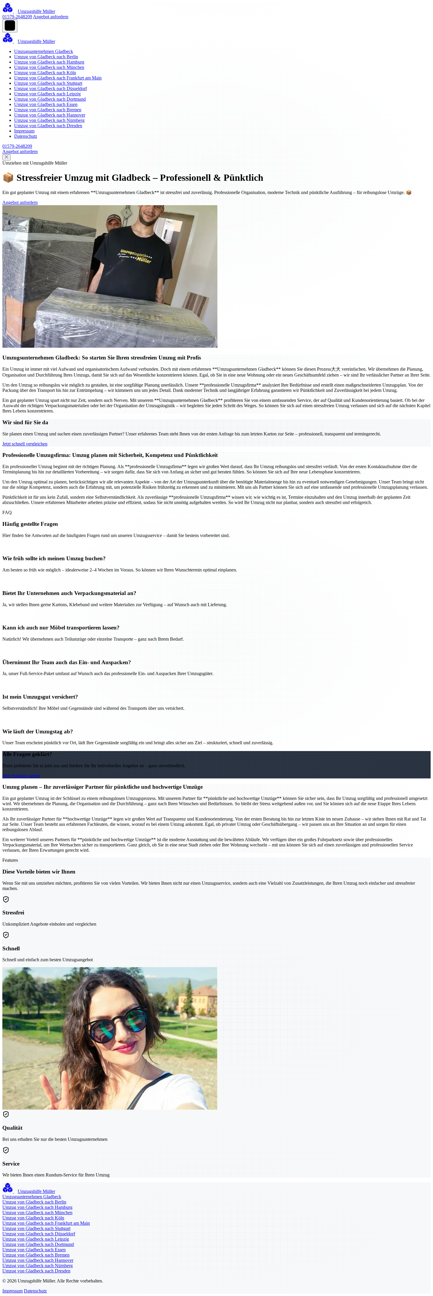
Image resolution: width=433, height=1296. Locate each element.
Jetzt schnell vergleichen (24, 443)
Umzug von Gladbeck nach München (49, 67)
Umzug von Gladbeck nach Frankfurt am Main (58, 77)
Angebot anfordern (50, 16)
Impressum (24, 130)
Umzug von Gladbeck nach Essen (45, 104)
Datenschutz (25, 136)
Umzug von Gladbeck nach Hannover (49, 114)
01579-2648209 (17, 16)
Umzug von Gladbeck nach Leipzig (47, 93)
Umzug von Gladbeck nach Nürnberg (49, 120)
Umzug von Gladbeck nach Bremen (47, 109)
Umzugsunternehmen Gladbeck (43, 51)
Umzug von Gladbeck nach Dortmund (50, 99)
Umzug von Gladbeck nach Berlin (46, 56)
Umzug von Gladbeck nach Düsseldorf (50, 88)
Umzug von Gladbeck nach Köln (45, 72)
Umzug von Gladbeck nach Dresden (48, 125)
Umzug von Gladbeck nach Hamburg (49, 61)
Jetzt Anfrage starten (21, 775)
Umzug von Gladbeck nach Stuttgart (48, 83)
